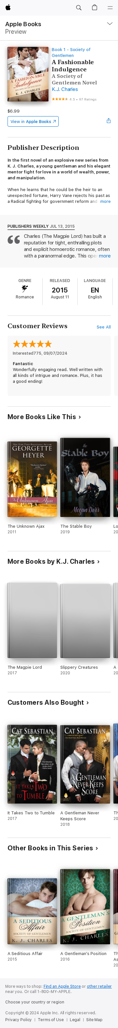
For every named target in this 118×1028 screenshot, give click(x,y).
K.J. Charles (65, 89)
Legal (75, 1020)
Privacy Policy (18, 1020)
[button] (79, 8)
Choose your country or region (34, 1002)
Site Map (94, 1020)
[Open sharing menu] (108, 121)
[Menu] (110, 8)
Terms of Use (51, 1020)
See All (104, 327)
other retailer (99, 986)
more (105, 201)
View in (30, 121)
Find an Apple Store (62, 986)
